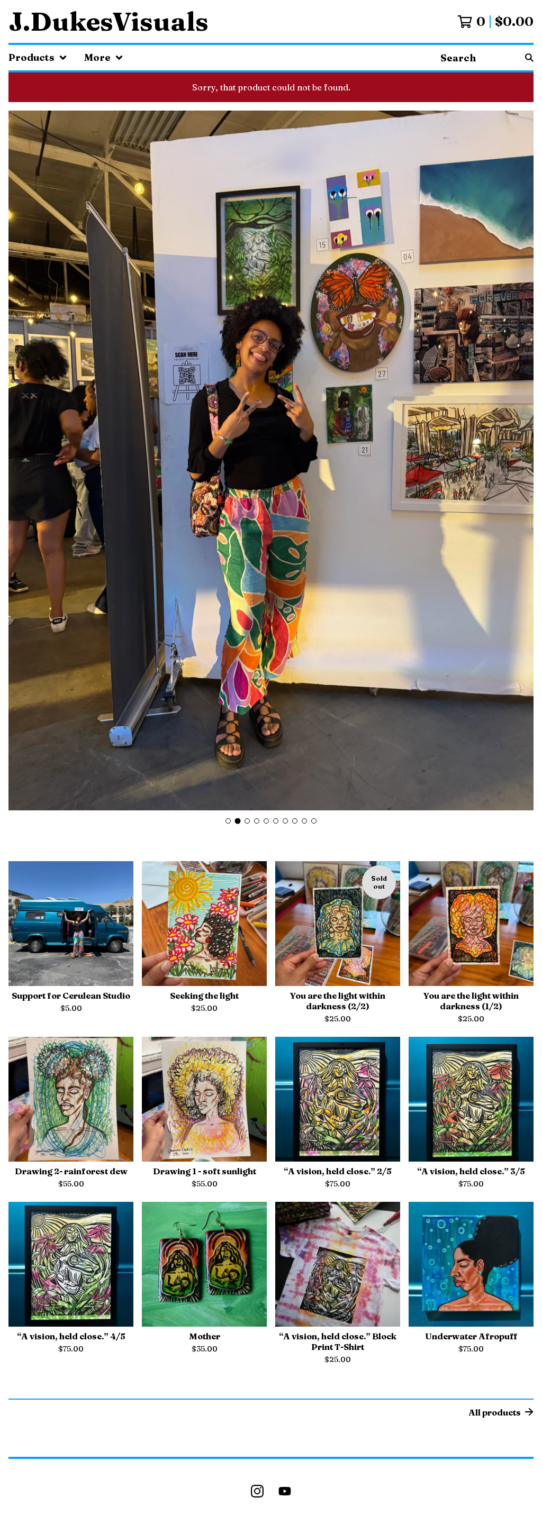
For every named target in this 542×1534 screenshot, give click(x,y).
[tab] (228, 821)
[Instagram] (257, 1491)
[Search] (529, 57)
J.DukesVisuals (108, 21)
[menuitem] (37, 57)
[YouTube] (285, 1491)
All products (494, 1412)
